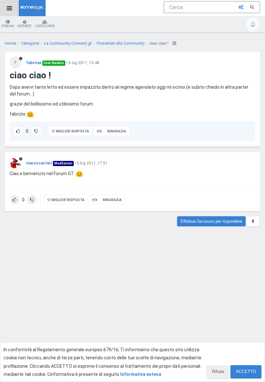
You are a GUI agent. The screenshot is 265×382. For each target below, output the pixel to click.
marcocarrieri (39, 163)
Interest (24, 26)
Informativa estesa (140, 374)
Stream (8, 26)
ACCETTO (246, 371)
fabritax (33, 63)
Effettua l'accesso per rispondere (211, 221)
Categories (45, 26)
